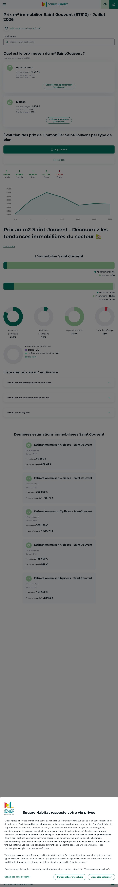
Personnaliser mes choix (70, 877)
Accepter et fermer (101, 877)
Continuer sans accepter (17, 877)
